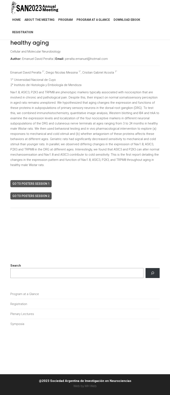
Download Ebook (127, 19)
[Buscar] (153, 273)
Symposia (17, 324)
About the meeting (39, 19)
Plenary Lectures (22, 314)
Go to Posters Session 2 (31, 196)
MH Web (91, 386)
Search (15, 265)
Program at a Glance (93, 19)
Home (16, 19)
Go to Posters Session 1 (31, 183)
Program (65, 19)
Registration (22, 32)
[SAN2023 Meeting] (41, 7)
